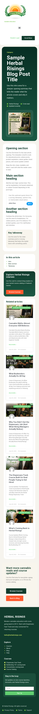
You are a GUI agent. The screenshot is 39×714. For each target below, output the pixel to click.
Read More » (12, 344)
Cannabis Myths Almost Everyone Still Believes (19, 324)
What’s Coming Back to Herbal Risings (19, 529)
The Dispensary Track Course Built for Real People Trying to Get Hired (18, 478)
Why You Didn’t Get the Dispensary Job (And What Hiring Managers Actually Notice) (19, 425)
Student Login (15, 38)
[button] (19, 27)
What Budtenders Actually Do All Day (17, 375)
